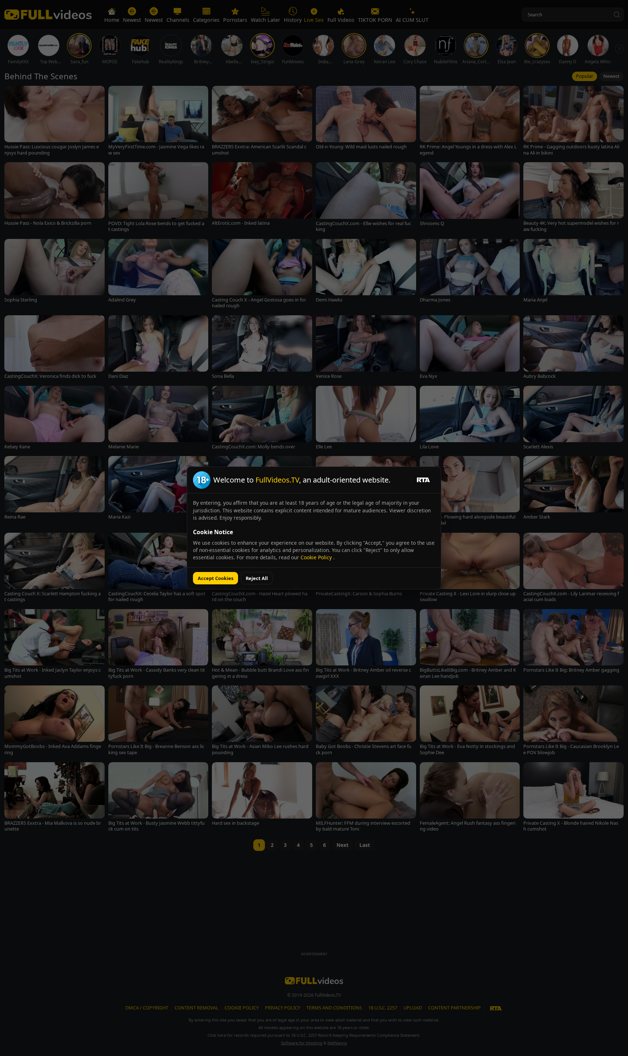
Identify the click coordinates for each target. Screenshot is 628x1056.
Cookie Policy (317, 557)
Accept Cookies (215, 578)
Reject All (257, 578)
